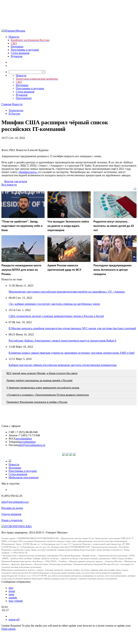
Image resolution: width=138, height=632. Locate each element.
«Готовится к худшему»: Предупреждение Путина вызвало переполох (47, 394)
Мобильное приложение (24, 477)
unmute (13, 597)
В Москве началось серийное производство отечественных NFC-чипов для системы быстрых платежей (72, 328)
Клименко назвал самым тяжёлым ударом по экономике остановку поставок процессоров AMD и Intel (71, 352)
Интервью (17, 46)
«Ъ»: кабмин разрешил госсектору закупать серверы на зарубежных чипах (54, 303)
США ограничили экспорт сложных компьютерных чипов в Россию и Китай (56, 316)
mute (11, 594)
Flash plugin (8, 628)
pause (12, 591)
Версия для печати (15, 181)
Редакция (16, 56)
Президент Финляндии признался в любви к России (36, 402)
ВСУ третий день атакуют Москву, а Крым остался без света (41, 373)
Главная (6, 104)
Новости (14, 36)
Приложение (24, 98)
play (11, 587)
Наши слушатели (11, 520)
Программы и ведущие (25, 49)
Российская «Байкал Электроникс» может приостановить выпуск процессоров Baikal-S (62, 340)
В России (14, 113)
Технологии (16, 110)
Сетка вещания (20, 52)
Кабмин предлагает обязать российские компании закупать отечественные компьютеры (63, 365)
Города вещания (11, 514)
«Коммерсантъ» (28, 172)
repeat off (14, 619)
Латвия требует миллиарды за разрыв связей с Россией (39, 380)
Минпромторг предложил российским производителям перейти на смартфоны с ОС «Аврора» (67, 291)
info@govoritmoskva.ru (31, 445)
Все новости (9, 184)
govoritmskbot (23, 438)
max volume (16, 600)
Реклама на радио (12, 508)
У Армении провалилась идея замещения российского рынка (42, 387)
